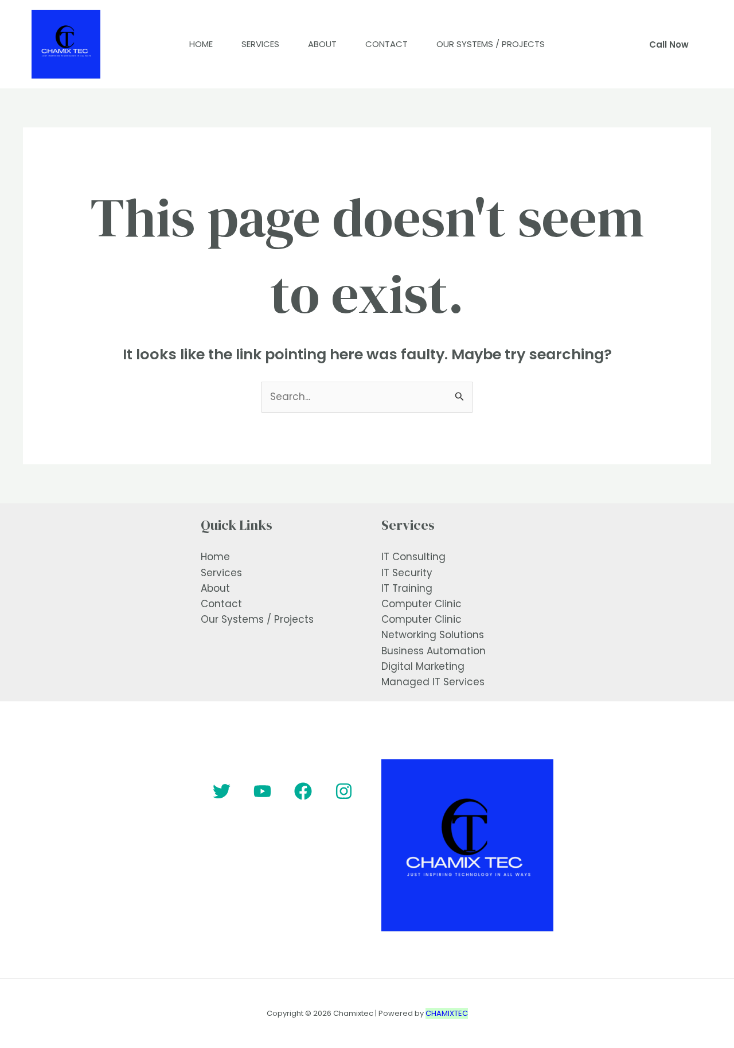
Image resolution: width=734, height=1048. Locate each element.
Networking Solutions (432, 635)
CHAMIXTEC (446, 1013)
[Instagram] (344, 791)
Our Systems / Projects (490, 44)
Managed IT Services (433, 682)
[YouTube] (262, 791)
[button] (668, 44)
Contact (386, 44)
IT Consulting (413, 557)
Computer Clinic (421, 604)
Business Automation (433, 651)
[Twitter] (222, 791)
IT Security (406, 573)
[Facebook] (303, 791)
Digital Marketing (422, 666)
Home (201, 44)
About (322, 44)
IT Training (406, 588)
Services (260, 44)
